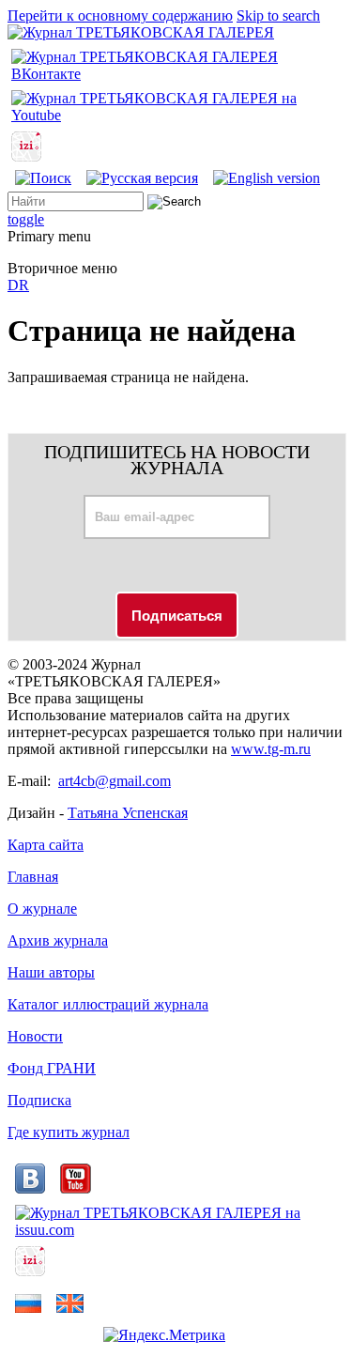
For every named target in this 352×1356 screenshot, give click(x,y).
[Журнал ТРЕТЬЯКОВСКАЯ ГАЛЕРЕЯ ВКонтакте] (176, 74)
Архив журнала (58, 940)
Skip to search (278, 15)
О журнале (42, 909)
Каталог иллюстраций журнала (108, 1004)
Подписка (39, 1100)
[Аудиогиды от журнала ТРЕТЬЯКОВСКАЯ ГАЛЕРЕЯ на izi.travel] (26, 156)
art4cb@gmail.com (114, 781)
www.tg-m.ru (271, 749)
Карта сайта (46, 845)
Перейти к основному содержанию (120, 15)
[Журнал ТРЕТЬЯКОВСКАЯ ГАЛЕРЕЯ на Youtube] (176, 115)
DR (18, 285)
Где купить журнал (69, 1132)
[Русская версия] (142, 178)
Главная (33, 877)
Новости (35, 1036)
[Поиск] (43, 178)
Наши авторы (51, 972)
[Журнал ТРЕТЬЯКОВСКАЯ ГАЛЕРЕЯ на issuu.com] (176, 1230)
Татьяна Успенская (128, 813)
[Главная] (141, 32)
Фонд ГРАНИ (52, 1068)
